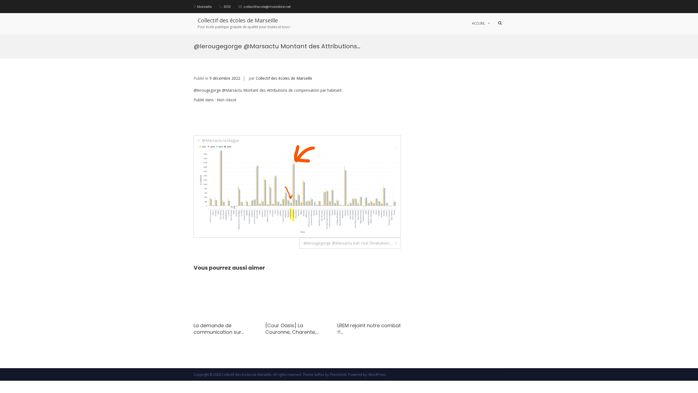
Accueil (478, 23)
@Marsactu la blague (220, 140)
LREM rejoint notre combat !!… (369, 328)
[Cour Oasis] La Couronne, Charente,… (291, 328)
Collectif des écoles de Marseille (238, 20)
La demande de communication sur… (219, 328)
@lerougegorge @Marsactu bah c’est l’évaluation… (347, 243)
